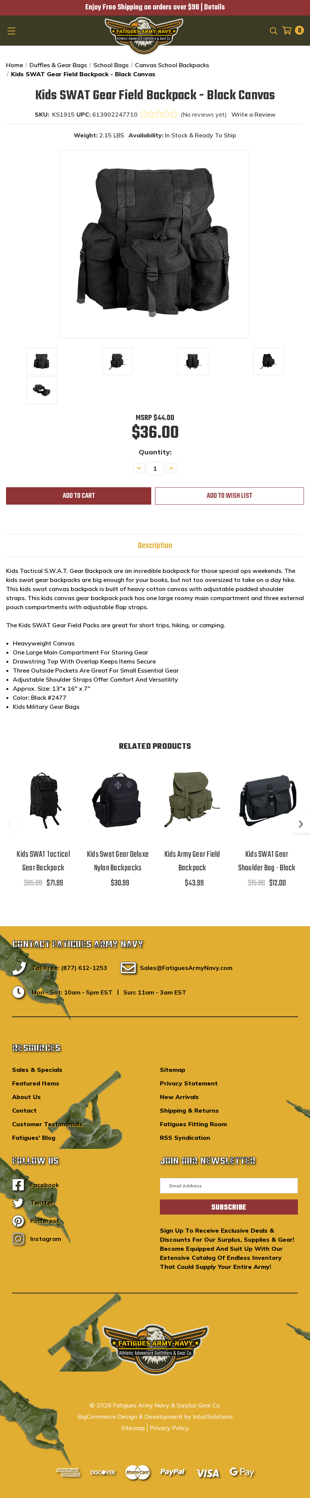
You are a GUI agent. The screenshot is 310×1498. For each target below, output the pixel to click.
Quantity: (155, 452)
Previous (9, 824)
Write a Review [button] (253, 114)
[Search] (273, 30)
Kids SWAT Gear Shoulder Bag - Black (267, 861)
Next (301, 824)
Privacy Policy (169, 1428)
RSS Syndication (185, 1137)
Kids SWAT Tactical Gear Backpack (43, 861)
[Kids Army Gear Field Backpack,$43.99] (192, 800)
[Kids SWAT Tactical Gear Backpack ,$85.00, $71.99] (43, 800)
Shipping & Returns (189, 1110)
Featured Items (35, 1083)
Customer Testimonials (47, 1124)
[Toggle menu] (12, 30)
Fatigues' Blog (33, 1137)
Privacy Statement (189, 1083)
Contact (24, 1110)
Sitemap (172, 1069)
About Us (26, 1097)
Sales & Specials (37, 1069)
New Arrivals (179, 1097)
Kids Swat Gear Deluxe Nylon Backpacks (118, 861)
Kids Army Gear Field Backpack (192, 861)
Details (214, 7)
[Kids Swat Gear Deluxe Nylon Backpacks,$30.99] (117, 800)
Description (155, 545)
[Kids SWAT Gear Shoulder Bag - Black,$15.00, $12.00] (266, 800)
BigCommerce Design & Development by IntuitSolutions (155, 1416)
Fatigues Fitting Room (193, 1124)
